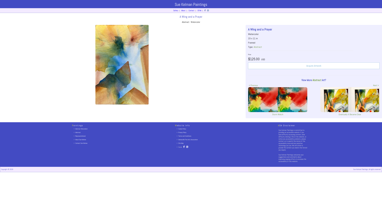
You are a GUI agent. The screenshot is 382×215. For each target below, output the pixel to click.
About (183, 10)
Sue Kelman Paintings (191, 4)
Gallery (175, 10)
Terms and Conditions (184, 136)
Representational (80, 136)
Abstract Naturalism (81, 129)
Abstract (258, 46)
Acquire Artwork (313, 65)
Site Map (181, 143)
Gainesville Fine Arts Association (188, 140)
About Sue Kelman (80, 140)
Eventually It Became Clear (350, 114)
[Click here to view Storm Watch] (277, 99)
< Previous (253, 85)
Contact (191, 10)
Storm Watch (277, 114)
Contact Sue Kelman (81, 143)
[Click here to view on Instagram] (208, 10)
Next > (376, 85)
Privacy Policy (182, 132)
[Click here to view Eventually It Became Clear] (350, 99)
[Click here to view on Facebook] (205, 10)
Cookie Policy (182, 129)
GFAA (199, 10)
